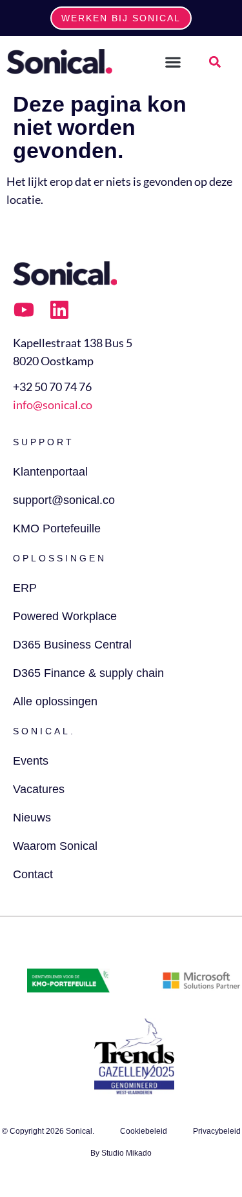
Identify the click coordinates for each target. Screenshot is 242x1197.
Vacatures (39, 789)
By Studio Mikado (121, 1153)
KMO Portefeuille (57, 528)
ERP (25, 587)
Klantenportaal (50, 471)
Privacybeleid (217, 1131)
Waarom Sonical (55, 846)
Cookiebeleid (143, 1131)
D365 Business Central (72, 644)
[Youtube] (24, 310)
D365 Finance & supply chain (88, 673)
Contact (33, 874)
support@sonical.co (64, 500)
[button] (173, 61)
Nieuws (32, 817)
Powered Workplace (65, 616)
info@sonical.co (52, 404)
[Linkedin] (59, 310)
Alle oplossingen (55, 701)
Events (30, 760)
